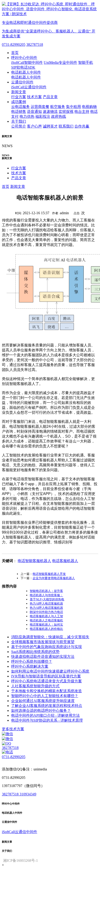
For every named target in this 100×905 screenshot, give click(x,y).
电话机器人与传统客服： (46, 595)
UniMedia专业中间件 (60, 62)
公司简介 (18, 126)
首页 (15, 53)
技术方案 (34, 97)
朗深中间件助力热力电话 (46, 612)
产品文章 (50, 97)
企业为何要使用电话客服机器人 (54, 578)
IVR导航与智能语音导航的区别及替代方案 (46, 676)
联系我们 (66, 126)
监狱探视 (66, 112)
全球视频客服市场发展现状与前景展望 (42, 642)
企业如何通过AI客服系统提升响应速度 (43, 701)
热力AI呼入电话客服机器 (46, 603)
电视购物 (89, 107)
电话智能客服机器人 (34, 561)
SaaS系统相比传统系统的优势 (35, 652)
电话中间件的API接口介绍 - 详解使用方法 (45, 715)
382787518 (34, 44)
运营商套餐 (40, 107)
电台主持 (81, 112)
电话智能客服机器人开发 (49, 574)
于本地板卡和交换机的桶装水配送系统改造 (46, 691)
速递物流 (50, 112)
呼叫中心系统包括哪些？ (31, 661)
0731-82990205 (13, 44)
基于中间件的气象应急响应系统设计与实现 (46, 647)
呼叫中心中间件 (24, 58)
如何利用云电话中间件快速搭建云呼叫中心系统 (50, 671)
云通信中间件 (22, 82)
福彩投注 (42, 116)
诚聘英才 (50, 126)
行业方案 (18, 97)
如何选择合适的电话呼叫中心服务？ (41, 711)
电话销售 (18, 112)
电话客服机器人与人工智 (46, 616)
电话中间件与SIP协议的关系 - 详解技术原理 (47, 720)
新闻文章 (18, 92)
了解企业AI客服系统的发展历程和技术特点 (46, 706)
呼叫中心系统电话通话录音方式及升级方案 (46, 681)
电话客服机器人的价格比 (46, 629)
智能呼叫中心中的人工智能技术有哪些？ (44, 696)
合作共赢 (81, 126)
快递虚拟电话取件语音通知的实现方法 (42, 657)
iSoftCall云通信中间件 (29, 87)
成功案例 (18, 102)
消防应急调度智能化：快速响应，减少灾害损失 (50, 637)
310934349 (28, 794)
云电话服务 (20, 107)
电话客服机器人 (65, 561)
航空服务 (57, 107)
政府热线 (58, 116)
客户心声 (34, 126)
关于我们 (18, 121)
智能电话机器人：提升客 (46, 591)
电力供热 (27, 116)
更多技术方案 (13, 729)
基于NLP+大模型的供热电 (47, 599)
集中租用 (73, 107)
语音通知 (34, 112)
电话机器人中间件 (26, 72)
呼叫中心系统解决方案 (29, 666)
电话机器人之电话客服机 (46, 620)
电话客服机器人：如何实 (46, 624)
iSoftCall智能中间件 (27, 62)
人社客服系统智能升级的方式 (35, 686)
